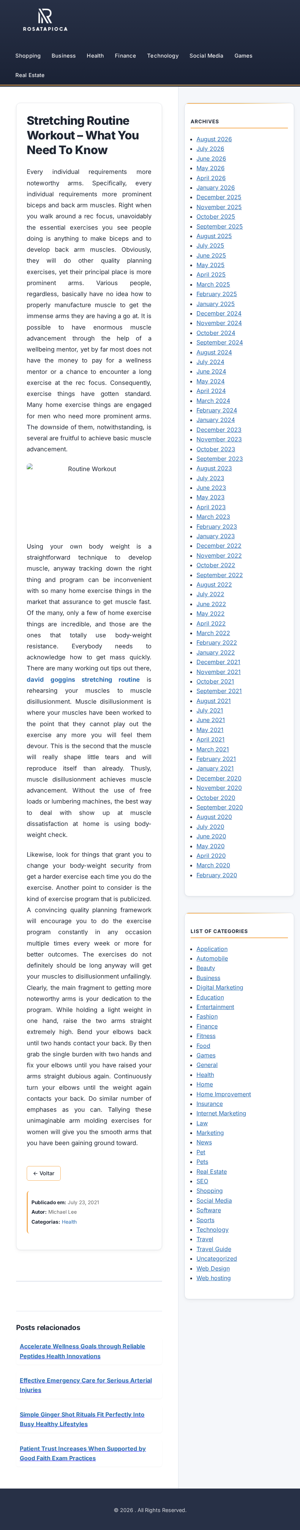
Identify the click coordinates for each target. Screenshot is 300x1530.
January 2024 (215, 419)
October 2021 (215, 681)
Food (203, 1045)
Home (204, 1084)
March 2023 (213, 516)
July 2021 (209, 710)
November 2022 (219, 555)
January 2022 (215, 652)
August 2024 (214, 352)
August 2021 (213, 700)
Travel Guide (213, 1249)
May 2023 (210, 497)
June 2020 (211, 836)
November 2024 (219, 323)
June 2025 (211, 255)
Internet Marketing (221, 1113)
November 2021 (218, 671)
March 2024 (213, 400)
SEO (202, 1181)
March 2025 (213, 284)
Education (210, 997)
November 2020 (219, 787)
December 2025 (218, 197)
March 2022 (213, 633)
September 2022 (219, 575)
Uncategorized (216, 1258)
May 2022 (210, 613)
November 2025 (219, 207)
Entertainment (215, 1006)
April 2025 (211, 274)
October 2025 (215, 216)
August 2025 (214, 236)
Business (64, 55)
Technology (162, 55)
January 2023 (215, 536)
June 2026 (211, 158)
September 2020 (219, 807)
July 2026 (210, 148)
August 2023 (214, 468)
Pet (200, 1152)
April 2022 (211, 623)
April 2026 (211, 178)
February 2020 (216, 875)
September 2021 (219, 691)
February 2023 (216, 526)
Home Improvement (223, 1094)
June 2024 (211, 371)
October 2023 (215, 449)
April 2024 (211, 390)
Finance (125, 55)
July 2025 (210, 245)
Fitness (205, 1035)
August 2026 (214, 139)
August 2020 (214, 816)
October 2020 (215, 797)
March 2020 (213, 865)
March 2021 (212, 749)
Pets (202, 1161)
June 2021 (210, 720)
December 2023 (218, 429)
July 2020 (210, 826)
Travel (204, 1239)
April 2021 (210, 739)
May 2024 (210, 381)
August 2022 (214, 584)
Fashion (207, 1016)
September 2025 (219, 226)
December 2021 (218, 662)
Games (244, 55)
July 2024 (210, 361)
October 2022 (215, 565)
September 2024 (219, 342)
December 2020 (218, 778)
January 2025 (215, 303)
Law (202, 1123)
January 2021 (215, 768)
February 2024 (216, 410)
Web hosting (213, 1278)
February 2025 (216, 294)
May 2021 (210, 729)
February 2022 (216, 642)
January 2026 (215, 187)
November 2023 (219, 439)
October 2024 (215, 332)
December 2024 (218, 313)
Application (212, 948)
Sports (205, 1220)
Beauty (205, 968)
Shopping (28, 55)
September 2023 (219, 458)
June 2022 (211, 604)
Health (95, 55)
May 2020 (210, 846)
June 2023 (211, 487)
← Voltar (44, 1173)
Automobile (212, 958)
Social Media (207, 55)
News (204, 1142)
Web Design (213, 1268)
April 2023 (211, 507)
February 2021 (216, 758)
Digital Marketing (219, 987)
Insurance (209, 1103)
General (207, 1064)
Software (208, 1210)
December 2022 (218, 545)
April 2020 (211, 855)
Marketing (210, 1132)
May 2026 (210, 168)
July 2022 (210, 594)
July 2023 (210, 478)
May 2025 (210, 265)
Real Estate (30, 75)
